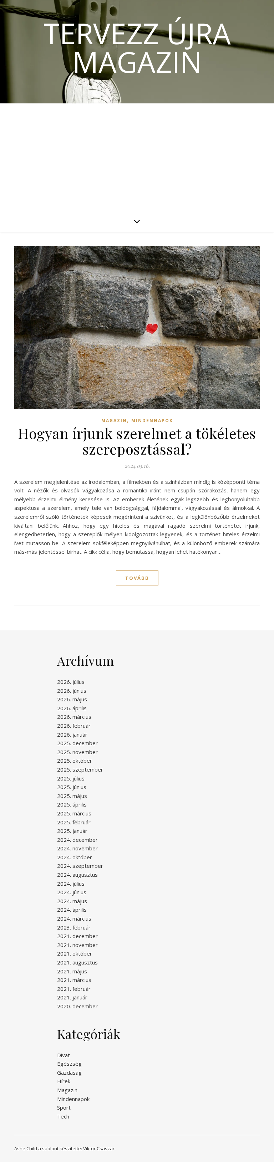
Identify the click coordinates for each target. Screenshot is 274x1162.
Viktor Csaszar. (99, 1148)
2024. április (72, 909)
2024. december (77, 839)
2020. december (77, 1006)
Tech (63, 1116)
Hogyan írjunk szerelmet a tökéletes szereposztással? (137, 441)
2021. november (77, 944)
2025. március (74, 813)
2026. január (72, 734)
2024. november (77, 848)
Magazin (114, 421)
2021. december (77, 936)
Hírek (63, 1081)
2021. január (72, 997)
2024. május (72, 901)
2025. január (72, 830)
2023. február (74, 927)
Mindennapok (152, 421)
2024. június (71, 892)
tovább (137, 578)
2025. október (74, 760)
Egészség (69, 1063)
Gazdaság (69, 1072)
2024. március (74, 918)
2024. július (71, 883)
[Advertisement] (137, 157)
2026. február (74, 725)
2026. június (71, 690)
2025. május (72, 795)
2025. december (77, 743)
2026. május (72, 699)
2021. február (74, 988)
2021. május (72, 971)
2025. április (72, 804)
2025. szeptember (80, 769)
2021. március (74, 979)
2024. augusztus (77, 874)
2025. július (71, 778)
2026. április (72, 708)
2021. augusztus (77, 962)
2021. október (74, 953)
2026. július (71, 681)
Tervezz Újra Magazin (137, 47)
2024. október (74, 857)
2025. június (71, 786)
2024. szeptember (80, 865)
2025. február (74, 822)
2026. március (74, 716)
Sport (64, 1107)
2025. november (77, 752)
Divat (63, 1055)
